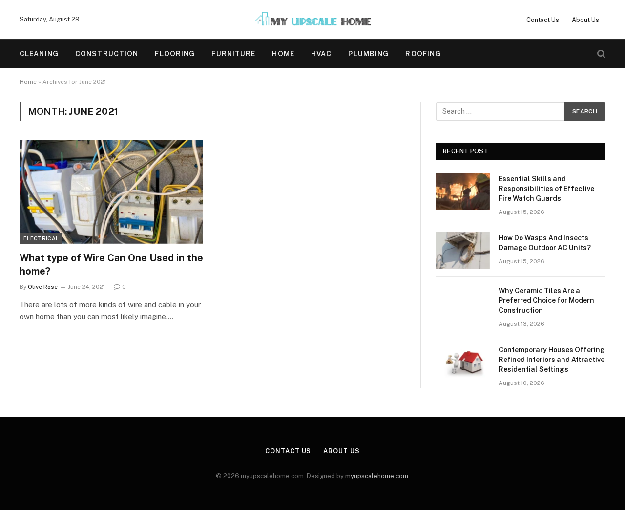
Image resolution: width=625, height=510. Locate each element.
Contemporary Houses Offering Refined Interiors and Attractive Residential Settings (552, 359)
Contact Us (542, 19)
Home (283, 54)
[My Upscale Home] (312, 19)
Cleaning (39, 54)
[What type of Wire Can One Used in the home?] (111, 192)
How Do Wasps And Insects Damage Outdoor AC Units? (545, 243)
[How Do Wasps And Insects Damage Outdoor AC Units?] (463, 250)
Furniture (233, 54)
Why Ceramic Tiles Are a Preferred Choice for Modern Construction (546, 300)
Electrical (41, 238)
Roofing (423, 54)
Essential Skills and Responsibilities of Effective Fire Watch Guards (546, 188)
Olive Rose (43, 286)
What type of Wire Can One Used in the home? (111, 264)
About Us (585, 19)
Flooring (175, 54)
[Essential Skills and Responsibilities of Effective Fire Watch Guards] (463, 191)
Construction (106, 54)
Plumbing (368, 54)
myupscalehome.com (376, 476)
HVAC (321, 54)
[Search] (600, 54)
